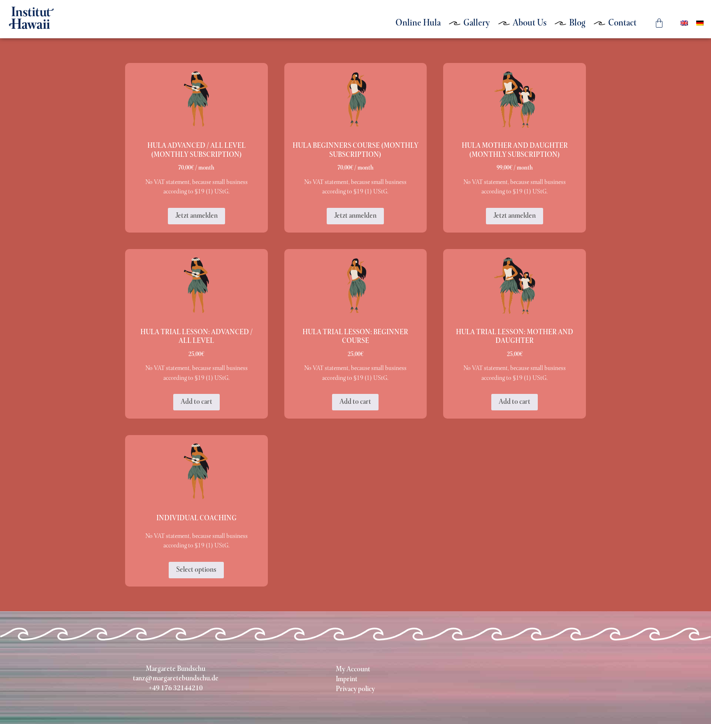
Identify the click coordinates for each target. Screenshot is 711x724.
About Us (529, 23)
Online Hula (418, 23)
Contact (622, 23)
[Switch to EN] (684, 23)
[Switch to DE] (700, 23)
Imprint (347, 679)
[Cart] (659, 22)
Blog (577, 23)
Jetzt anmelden (196, 216)
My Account (353, 669)
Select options (196, 570)
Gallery (476, 23)
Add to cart (196, 402)
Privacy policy (355, 689)
